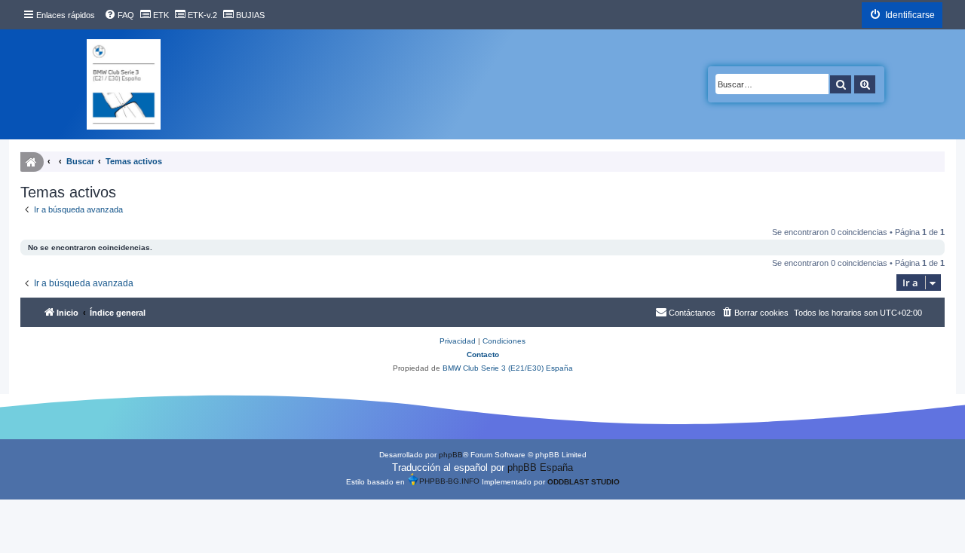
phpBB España (540, 467)
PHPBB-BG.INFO (449, 482)
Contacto (483, 354)
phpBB (451, 455)
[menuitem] (119, 15)
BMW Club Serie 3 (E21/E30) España (508, 368)
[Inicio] (124, 84)
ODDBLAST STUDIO (583, 482)
